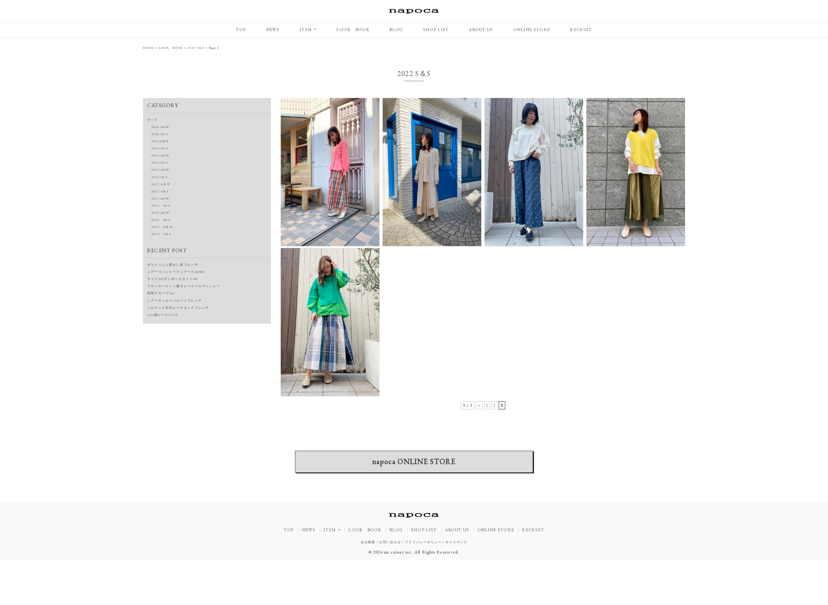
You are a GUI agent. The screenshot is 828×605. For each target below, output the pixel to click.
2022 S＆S (159, 191)
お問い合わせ (390, 542)
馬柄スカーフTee (161, 293)
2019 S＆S (161, 234)
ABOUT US (481, 29)
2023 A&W (160, 169)
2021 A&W (160, 198)
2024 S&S (159, 162)
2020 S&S (160, 220)
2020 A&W (160, 213)
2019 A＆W (162, 227)
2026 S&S (159, 134)
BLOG (396, 29)
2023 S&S (159, 177)
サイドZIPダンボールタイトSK (172, 279)
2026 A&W (160, 127)
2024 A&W (160, 155)
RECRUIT (581, 29)
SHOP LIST (436, 29)
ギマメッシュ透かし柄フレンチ (172, 265)
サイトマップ (456, 542)
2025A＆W (160, 141)
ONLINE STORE (531, 29)
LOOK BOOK (352, 29)
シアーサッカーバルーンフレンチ (174, 300)
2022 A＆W (160, 184)
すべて (152, 120)
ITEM (306, 29)
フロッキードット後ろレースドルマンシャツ (183, 286)
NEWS (272, 29)
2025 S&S (159, 148)
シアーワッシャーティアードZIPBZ (176, 272)
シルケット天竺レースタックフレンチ (178, 308)
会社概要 (368, 542)
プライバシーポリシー (423, 542)
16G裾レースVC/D (162, 315)
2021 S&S (160, 205)
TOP (241, 29)
